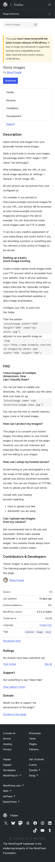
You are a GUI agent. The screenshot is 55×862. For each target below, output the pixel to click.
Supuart (7, 764)
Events (33, 764)
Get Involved (36, 759)
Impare (7, 759)
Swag (33, 775)
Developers (9, 770)
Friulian (14, 815)
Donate (34, 770)
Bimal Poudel (14, 72)
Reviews (11, 100)
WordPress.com (13, 785)
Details (10, 92)
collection (29, 632)
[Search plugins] (35, 25)
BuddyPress (11, 801)
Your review (9, 663)
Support (10, 124)
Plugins (33, 744)
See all (48, 663)
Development (13, 116)
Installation (12, 108)
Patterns (34, 749)
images (40, 632)
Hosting (7, 744)
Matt (7, 790)
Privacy (7, 749)
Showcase (35, 733)
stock (48, 632)
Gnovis (7, 738)
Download (10, 80)
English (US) (46, 625)
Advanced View (12, 640)
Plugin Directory (11, 14)
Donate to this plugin (14, 714)
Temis (32, 738)
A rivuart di (9, 733)
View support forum (14, 686)
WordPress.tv (12, 775)
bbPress (9, 796)
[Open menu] (50, 4)
